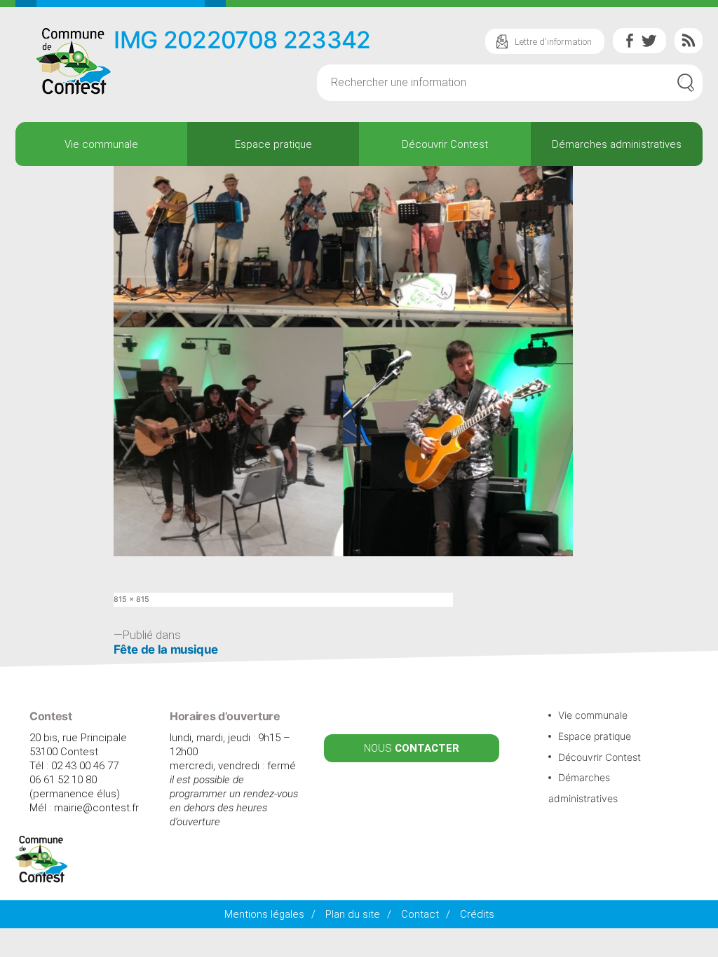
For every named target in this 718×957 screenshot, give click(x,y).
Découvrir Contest (445, 144)
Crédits (477, 914)
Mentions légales (264, 914)
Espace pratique (273, 144)
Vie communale (101, 144)
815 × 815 (131, 599)
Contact (420, 914)
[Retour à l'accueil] (41, 879)
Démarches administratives (617, 144)
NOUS (411, 748)
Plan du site (352, 914)
